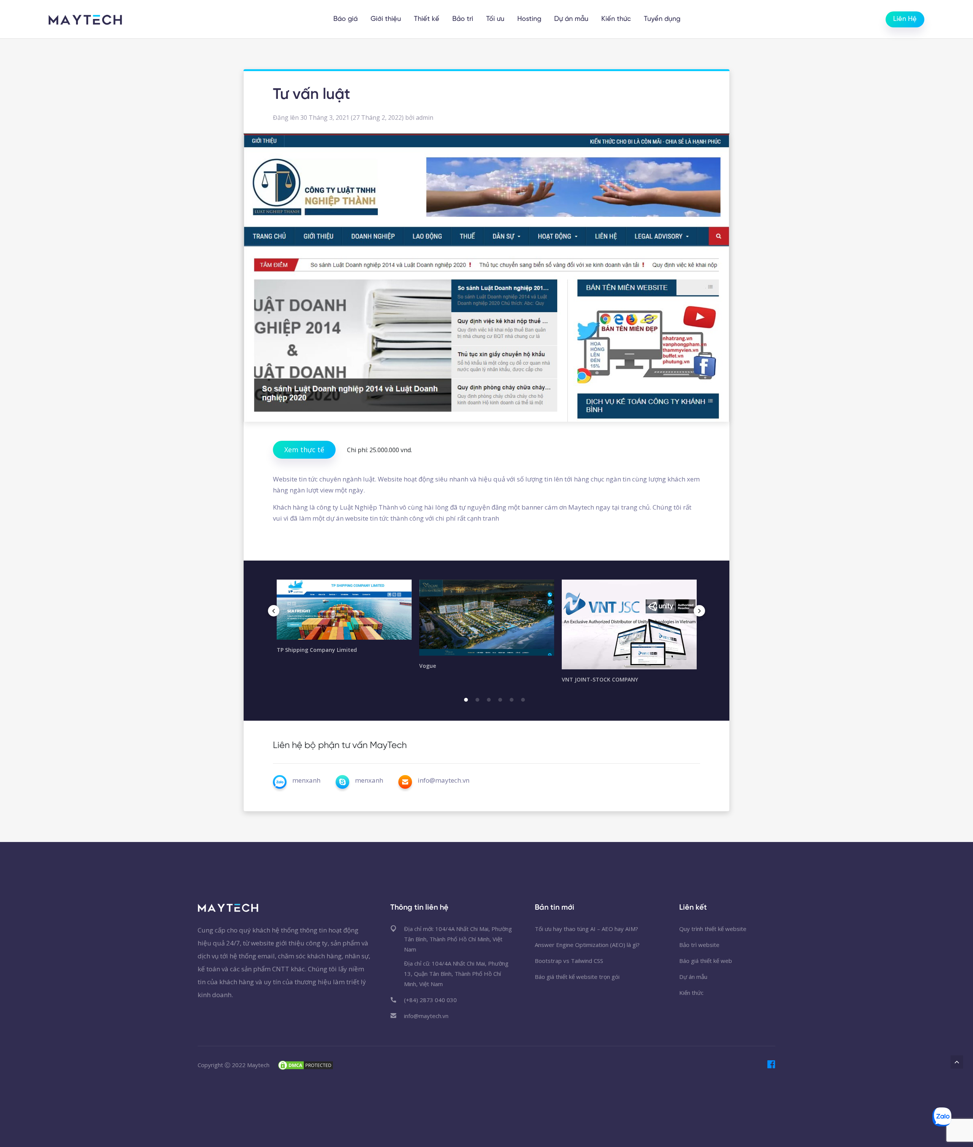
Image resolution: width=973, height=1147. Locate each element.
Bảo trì (462, 19)
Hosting (529, 19)
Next (699, 610)
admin (424, 117)
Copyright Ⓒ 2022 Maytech (233, 1065)
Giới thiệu (386, 19)
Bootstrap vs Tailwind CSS (569, 960)
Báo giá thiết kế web (705, 960)
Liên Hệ (905, 19)
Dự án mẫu (571, 19)
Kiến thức (616, 19)
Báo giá (345, 19)
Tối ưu (495, 19)
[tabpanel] (344, 620)
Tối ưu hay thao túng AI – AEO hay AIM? (586, 929)
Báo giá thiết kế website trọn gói (577, 976)
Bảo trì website (699, 944)
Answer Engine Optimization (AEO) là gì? (587, 944)
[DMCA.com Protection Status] (305, 1064)
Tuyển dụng (662, 19)
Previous (273, 610)
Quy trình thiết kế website (712, 929)
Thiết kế (426, 19)
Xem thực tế (304, 449)
